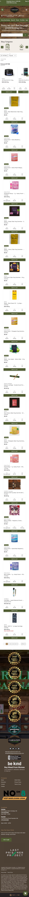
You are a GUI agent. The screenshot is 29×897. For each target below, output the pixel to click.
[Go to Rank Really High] (14, 895)
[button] (12, 16)
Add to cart (9, 92)
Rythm (3, 78)
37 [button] (22, 643)
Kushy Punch (7, 138)
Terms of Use (18, 784)
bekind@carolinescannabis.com (12, 751)
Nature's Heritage (8, 383)
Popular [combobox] (11, 55)
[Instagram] (16, 748)
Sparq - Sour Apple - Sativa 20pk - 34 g (14, 359)
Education (3, 782)
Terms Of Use (10, 872)
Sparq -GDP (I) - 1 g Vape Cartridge (13, 626)
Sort (10, 54)
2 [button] (9, 643)
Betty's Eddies (7, 519)
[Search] (25, 34)
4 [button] (14, 643)
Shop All (7, 49)
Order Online (17, 780)
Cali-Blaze (6, 598)
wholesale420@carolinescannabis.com (14, 753)
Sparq (5, 110)
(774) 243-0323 (5, 812)
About (2, 780)
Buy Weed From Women (14, 767)
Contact (3, 784)
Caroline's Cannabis (8, 491)
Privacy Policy (18, 782)
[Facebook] (10, 748)
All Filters (5, 55)
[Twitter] (13, 748)
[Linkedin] (18, 748)
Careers (3, 786)
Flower (21, 49)
